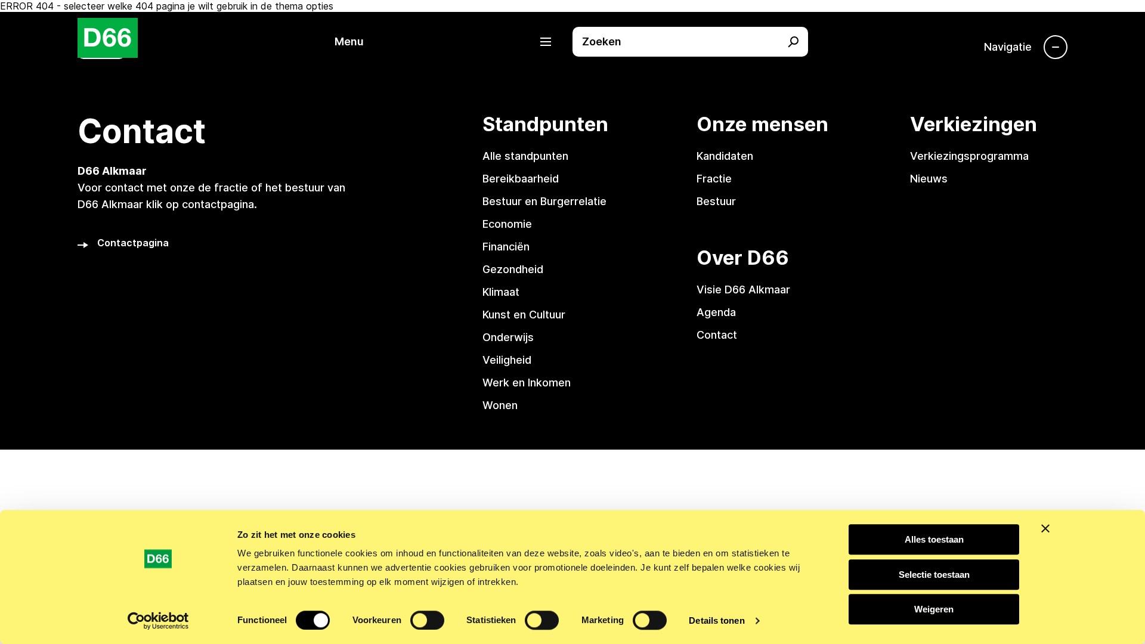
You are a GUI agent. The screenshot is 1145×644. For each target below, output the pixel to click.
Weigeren (934, 609)
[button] (448, 42)
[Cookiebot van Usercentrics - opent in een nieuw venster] (158, 621)
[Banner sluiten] (1045, 528)
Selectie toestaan (934, 574)
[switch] (427, 620)
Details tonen (716, 620)
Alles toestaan (934, 539)
